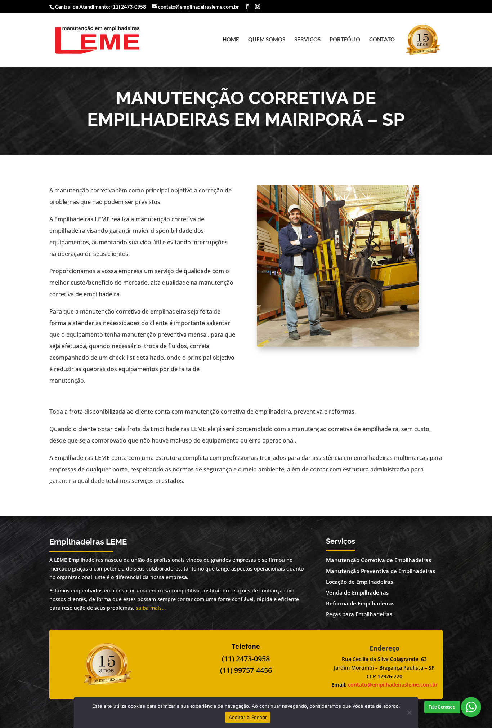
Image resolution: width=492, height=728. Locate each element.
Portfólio (345, 40)
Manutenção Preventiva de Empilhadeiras (380, 570)
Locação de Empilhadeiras (359, 581)
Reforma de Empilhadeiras (360, 603)
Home (231, 40)
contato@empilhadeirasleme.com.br (393, 684)
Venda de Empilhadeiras (357, 592)
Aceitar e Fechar (248, 717)
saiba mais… (151, 607)
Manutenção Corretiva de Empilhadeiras (378, 560)
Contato (382, 40)
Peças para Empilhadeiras (359, 614)
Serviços (307, 40)
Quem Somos (266, 40)
